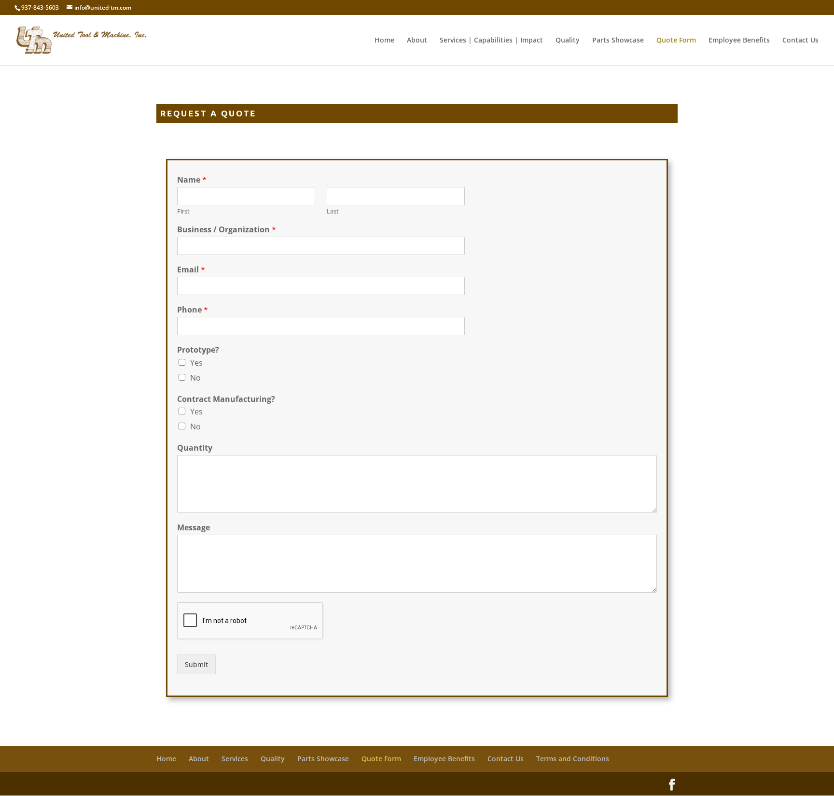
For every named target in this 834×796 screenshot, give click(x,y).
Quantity (194, 448)
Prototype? (198, 350)
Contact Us (800, 40)
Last (333, 211)
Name (192, 180)
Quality (568, 40)
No (195, 377)
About (417, 40)
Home (384, 40)
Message (193, 528)
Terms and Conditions (572, 758)
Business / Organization (226, 230)
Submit (196, 664)
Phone (192, 310)
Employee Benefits (739, 40)
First (183, 211)
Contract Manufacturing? (226, 399)
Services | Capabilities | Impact (491, 40)
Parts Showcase (618, 40)
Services (235, 758)
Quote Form (676, 40)
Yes (196, 362)
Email (191, 270)
